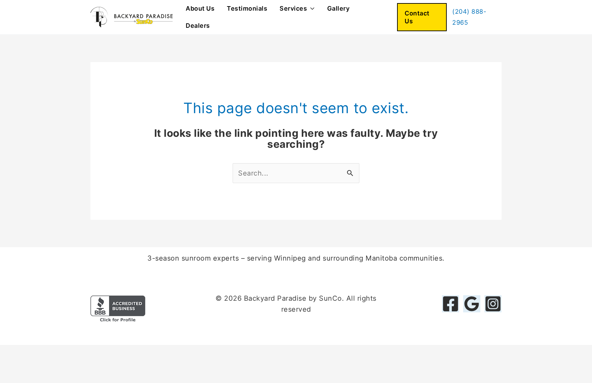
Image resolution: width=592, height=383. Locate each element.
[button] (421, 17)
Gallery (338, 8)
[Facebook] (450, 303)
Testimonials (247, 8)
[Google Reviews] (471, 303)
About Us (200, 8)
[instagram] (493, 303)
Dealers (198, 25)
